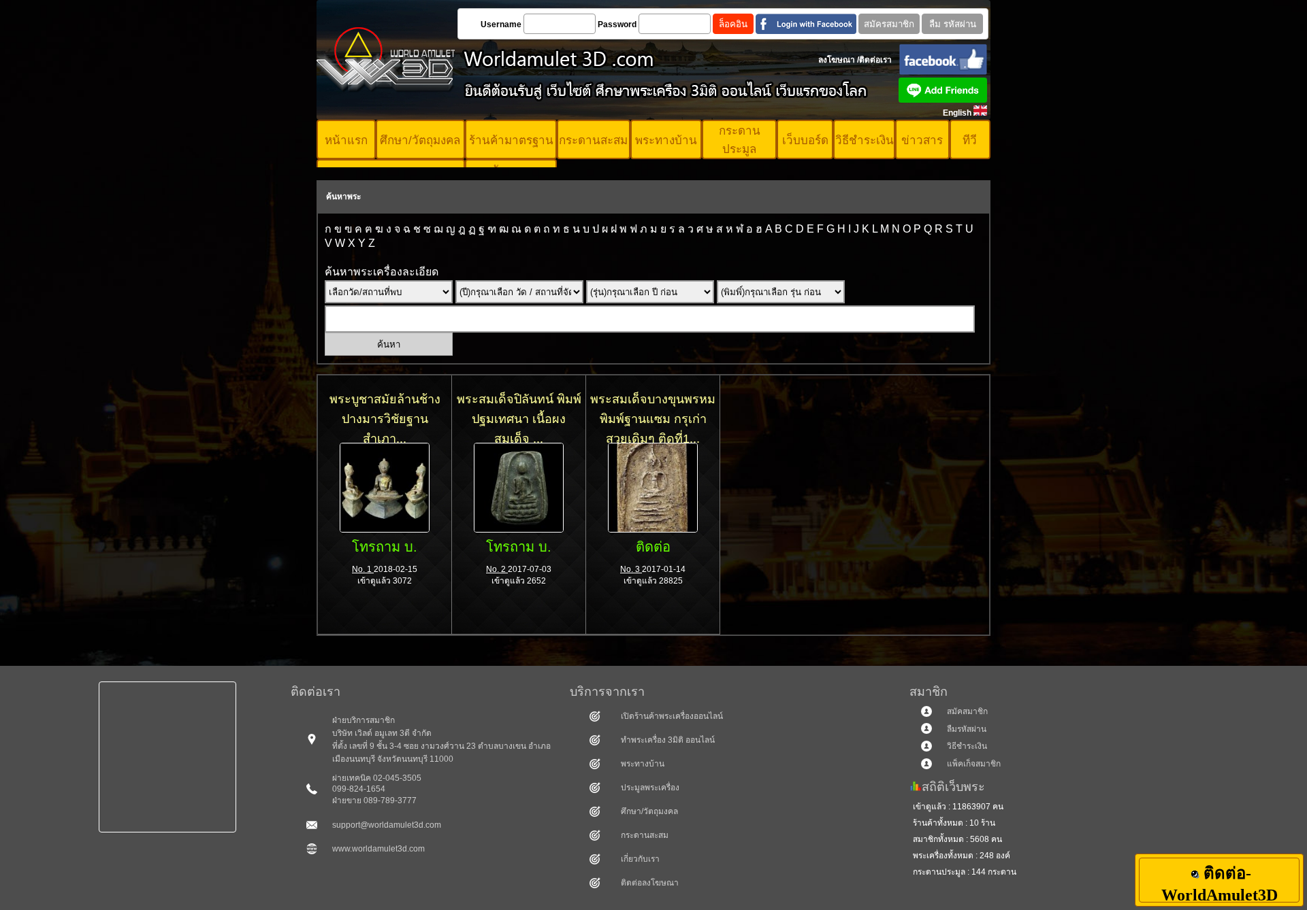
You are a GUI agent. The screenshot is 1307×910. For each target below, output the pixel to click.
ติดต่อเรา (875, 60)
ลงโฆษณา (836, 60)
